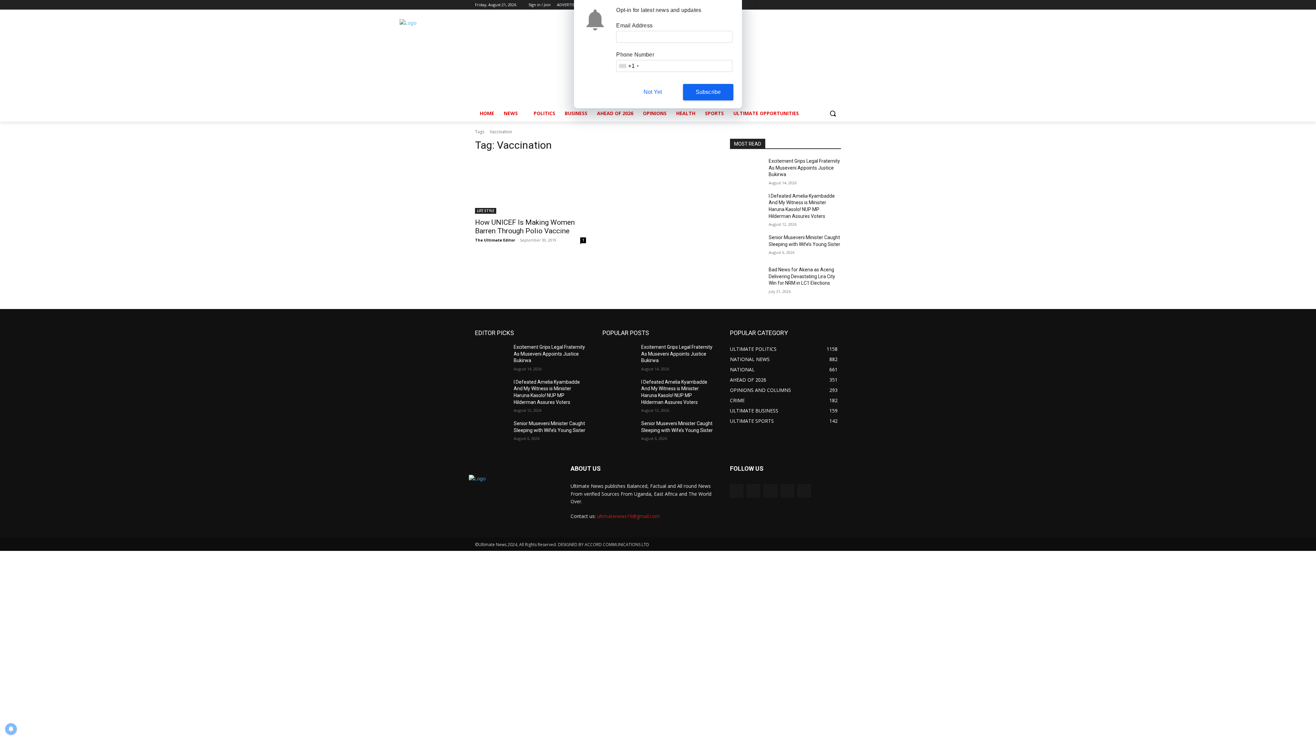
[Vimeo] (827, 5)
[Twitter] (818, 5)
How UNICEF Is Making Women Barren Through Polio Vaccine (525, 226)
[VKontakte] (804, 490)
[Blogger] (736, 490)
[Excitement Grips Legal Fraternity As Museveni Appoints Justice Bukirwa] (746, 169)
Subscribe (708, 92)
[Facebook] (799, 5)
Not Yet (653, 92)
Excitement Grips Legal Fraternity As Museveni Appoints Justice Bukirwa (804, 167)
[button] (833, 113)
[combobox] (629, 66)
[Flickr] (770, 490)
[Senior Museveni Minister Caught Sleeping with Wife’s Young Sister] (746, 246)
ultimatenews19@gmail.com (628, 516)
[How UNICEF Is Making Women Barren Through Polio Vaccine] (530, 186)
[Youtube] (837, 5)
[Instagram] (809, 5)
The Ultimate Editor (495, 240)
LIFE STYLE (485, 210)
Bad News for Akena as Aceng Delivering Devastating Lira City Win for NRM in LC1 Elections (802, 276)
